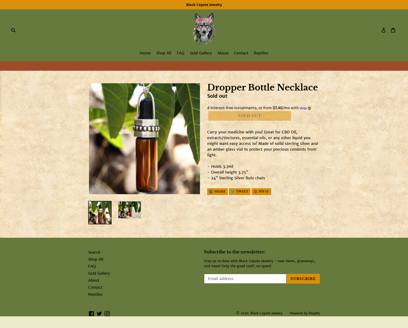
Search (94, 252)
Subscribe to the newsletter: (234, 251)
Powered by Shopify (305, 313)
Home (145, 53)
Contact (241, 53)
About (222, 53)
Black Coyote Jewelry (266, 313)
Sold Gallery (201, 53)
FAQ (180, 53)
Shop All (163, 53)
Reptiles (261, 53)
